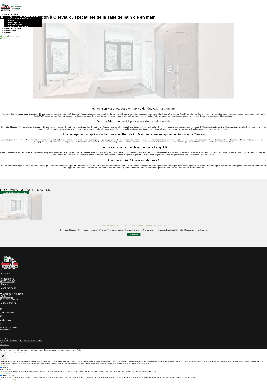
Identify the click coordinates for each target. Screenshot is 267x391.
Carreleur (13, 20)
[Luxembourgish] (13, 36)
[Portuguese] (5, 38)
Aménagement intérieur (19, 18)
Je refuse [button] (10, 352)
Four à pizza (14, 22)
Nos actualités (11, 30)
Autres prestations (18, 26)
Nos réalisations (12, 28)
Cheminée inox (15, 24)
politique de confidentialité (33, 341)
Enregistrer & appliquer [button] (8, 379)
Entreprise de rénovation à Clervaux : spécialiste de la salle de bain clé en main (134, 225)
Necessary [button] (4, 365)
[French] (3, 36)
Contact (8, 32)
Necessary (6, 367)
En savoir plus (19, 352)
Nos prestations (12, 16)
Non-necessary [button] (5, 373)
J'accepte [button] (3, 352)
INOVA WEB (4, 345)
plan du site (4, 341)
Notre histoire (11, 14)
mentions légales (16, 341)
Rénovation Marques (79, 114)
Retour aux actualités (15, 193)
